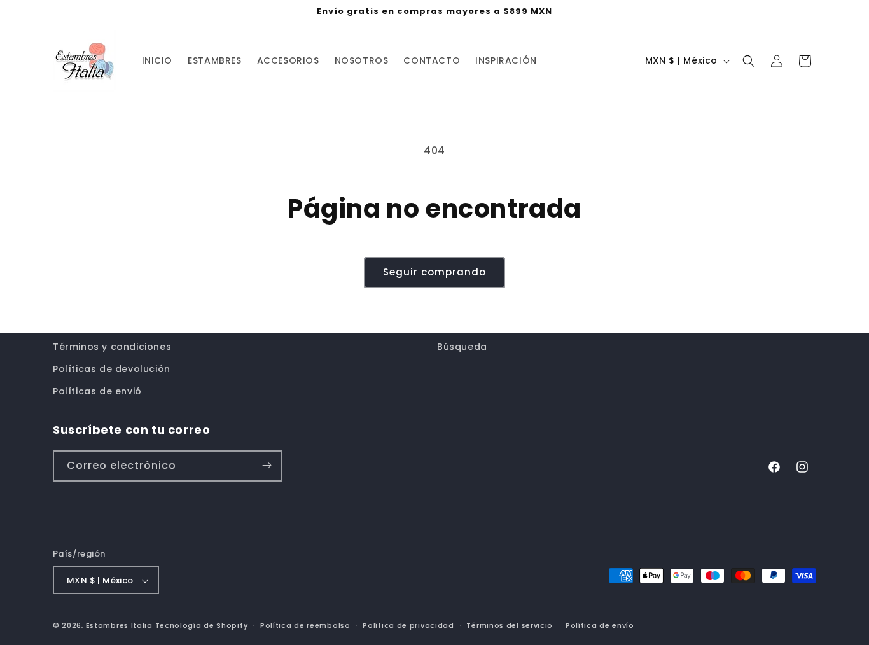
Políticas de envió (97, 391)
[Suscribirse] (267, 465)
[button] (749, 61)
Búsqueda (462, 346)
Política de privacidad (408, 625)
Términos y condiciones (112, 346)
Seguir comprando (434, 272)
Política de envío (600, 625)
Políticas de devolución (111, 369)
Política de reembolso (305, 625)
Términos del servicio (509, 625)
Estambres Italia (119, 626)
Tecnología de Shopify (201, 626)
